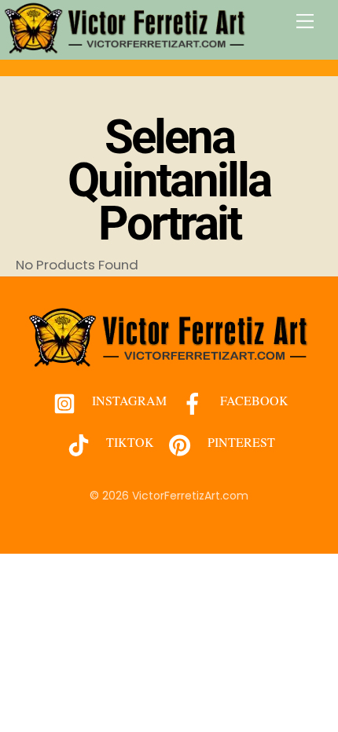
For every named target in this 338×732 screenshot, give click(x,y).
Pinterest (239, 442)
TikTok (128, 442)
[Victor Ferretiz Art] (126, 47)
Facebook (252, 400)
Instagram (128, 400)
